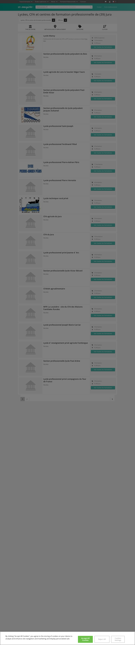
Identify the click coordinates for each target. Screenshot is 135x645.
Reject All (102, 639)
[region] (67, 638)
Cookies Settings (118, 639)
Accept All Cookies (85, 639)
